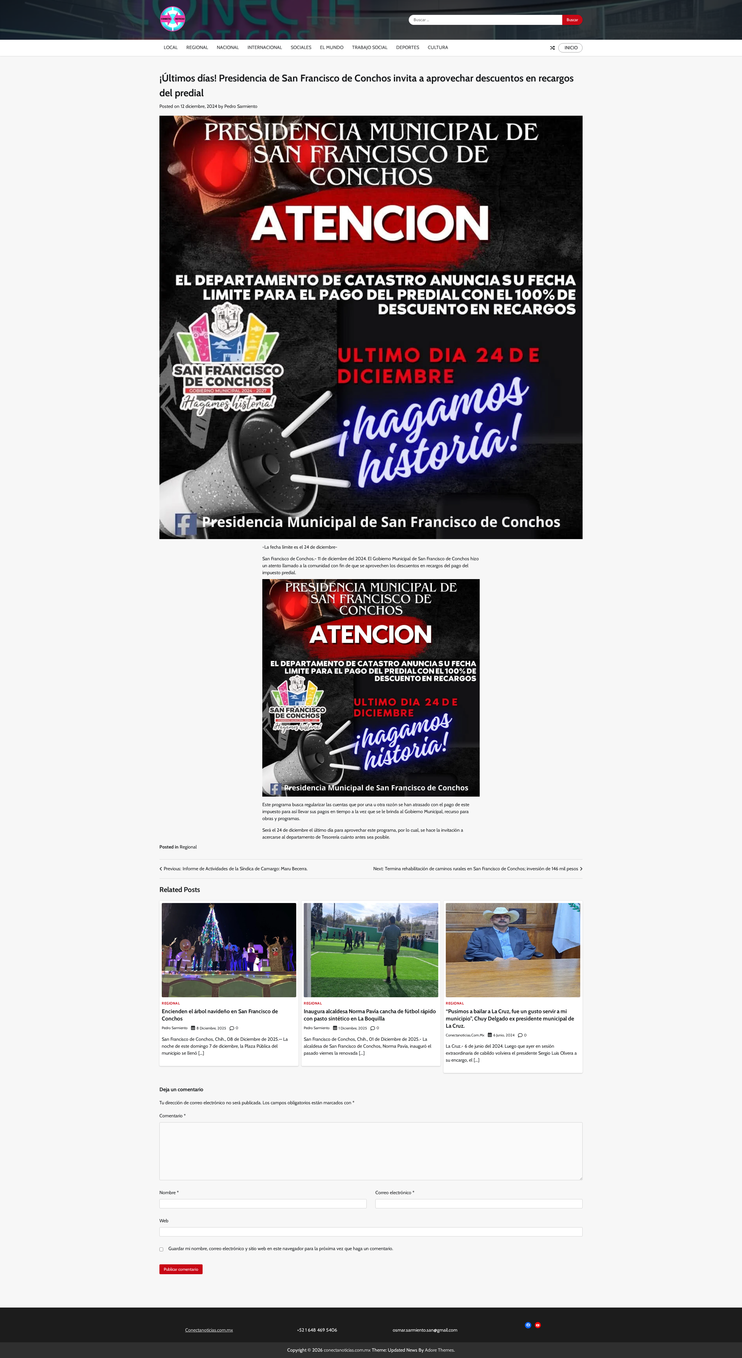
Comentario (172, 1115)
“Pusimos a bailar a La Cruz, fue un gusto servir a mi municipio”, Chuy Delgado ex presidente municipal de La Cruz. (510, 1018)
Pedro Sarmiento (240, 106)
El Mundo (331, 47)
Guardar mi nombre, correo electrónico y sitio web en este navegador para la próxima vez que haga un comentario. (280, 1248)
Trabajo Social (370, 47)
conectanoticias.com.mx (465, 1035)
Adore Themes (439, 1350)
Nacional (228, 47)
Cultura (438, 47)
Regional (197, 47)
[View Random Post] (552, 47)
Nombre (169, 1192)
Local (171, 47)
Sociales (301, 47)
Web (163, 1220)
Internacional (265, 47)
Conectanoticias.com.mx (209, 1330)
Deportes (407, 47)
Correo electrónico (394, 1192)
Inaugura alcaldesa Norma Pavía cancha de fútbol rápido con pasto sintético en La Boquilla (370, 1015)
